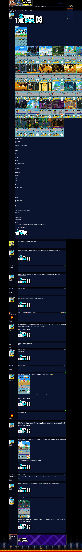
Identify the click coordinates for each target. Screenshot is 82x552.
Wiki (67, 19)
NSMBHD (10, 8)
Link (61, 265)
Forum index (14, 8)
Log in (72, 5)
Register (70, 5)
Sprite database (69, 18)
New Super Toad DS (24, 8)
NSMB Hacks (19, 8)
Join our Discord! (61, 3)
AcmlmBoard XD (42, 549)
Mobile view (41, 548)
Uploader (68, 16)
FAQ (67, 17)
